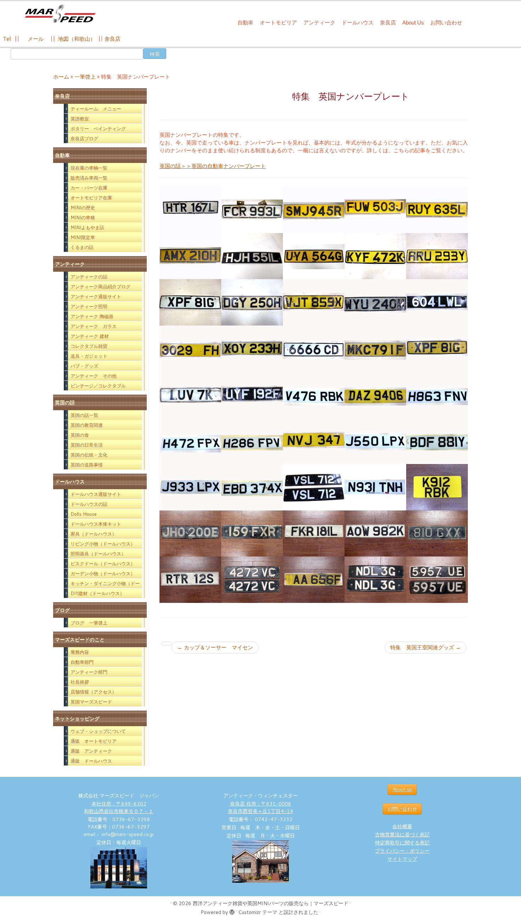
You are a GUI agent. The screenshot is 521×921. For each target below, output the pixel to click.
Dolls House (84, 514)
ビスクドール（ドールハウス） (103, 563)
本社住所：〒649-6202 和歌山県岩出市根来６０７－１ (118, 807)
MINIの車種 (83, 217)
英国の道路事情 (87, 465)
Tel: (8, 39)
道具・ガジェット (89, 356)
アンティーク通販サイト (96, 296)
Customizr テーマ (257, 912)
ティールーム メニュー (96, 109)
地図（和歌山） (76, 39)
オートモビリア (278, 22)
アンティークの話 (89, 276)
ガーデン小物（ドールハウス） (103, 573)
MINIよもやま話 (87, 227)
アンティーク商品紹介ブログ (100, 286)
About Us (413, 22)
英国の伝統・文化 (89, 455)
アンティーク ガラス (94, 326)
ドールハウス (358, 22)
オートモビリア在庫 (91, 197)
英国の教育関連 (87, 425)
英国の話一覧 (84, 415)
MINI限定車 (83, 237)
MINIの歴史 (83, 207)
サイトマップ (402, 859)
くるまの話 (82, 247)
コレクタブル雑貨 (89, 346)
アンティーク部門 (89, 672)
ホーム (61, 76)
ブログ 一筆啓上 (89, 623)
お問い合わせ (446, 22)
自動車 (245, 22)
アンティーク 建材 (90, 336)
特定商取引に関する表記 (402, 842)
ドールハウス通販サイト (96, 494)
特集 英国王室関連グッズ (425, 647)
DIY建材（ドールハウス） (97, 593)
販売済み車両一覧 (89, 178)
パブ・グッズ (84, 366)
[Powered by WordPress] (231, 910)
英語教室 (80, 118)
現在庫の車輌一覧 (89, 168)
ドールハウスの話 (89, 504)
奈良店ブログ (84, 138)
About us (402, 789)
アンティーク (319, 22)
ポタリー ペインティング (98, 128)
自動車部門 (82, 662)
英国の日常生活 (87, 445)
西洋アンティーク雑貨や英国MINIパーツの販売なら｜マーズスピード (270, 903)
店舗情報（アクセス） (94, 692)
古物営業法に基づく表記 (402, 834)
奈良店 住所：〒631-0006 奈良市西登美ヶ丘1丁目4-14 (260, 807)
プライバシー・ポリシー (402, 850)
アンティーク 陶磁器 (92, 316)
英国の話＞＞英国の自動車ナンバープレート (212, 166)
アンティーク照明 (89, 306)
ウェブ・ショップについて (98, 731)
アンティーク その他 (94, 376)
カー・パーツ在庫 (89, 188)
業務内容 (80, 652)
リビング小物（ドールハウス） (103, 544)
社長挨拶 (80, 682)
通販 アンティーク (91, 751)
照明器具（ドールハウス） (98, 553)
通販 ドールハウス (91, 761)
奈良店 (388, 22)
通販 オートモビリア (94, 741)
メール (35, 39)
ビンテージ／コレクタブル (98, 386)
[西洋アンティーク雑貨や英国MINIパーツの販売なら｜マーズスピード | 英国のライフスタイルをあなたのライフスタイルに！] (60, 14)
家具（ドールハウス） (94, 534)
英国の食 (80, 435)
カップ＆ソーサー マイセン (215, 647)
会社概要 (402, 826)
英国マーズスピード (91, 702)
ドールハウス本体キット (96, 524)
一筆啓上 (85, 76)
